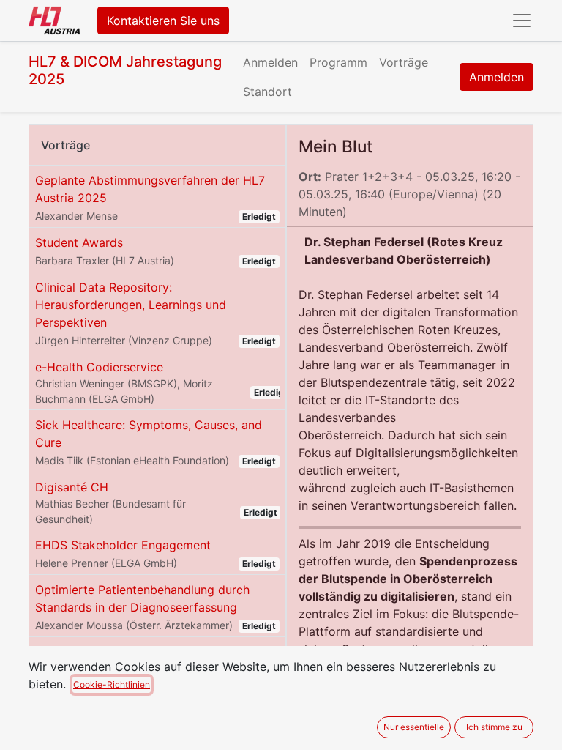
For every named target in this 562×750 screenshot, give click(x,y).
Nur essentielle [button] (413, 726)
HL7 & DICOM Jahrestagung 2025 (125, 70)
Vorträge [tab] (65, 145)
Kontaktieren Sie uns (163, 20)
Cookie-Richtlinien (111, 684)
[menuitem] (270, 62)
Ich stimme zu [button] (494, 726)
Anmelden (496, 77)
